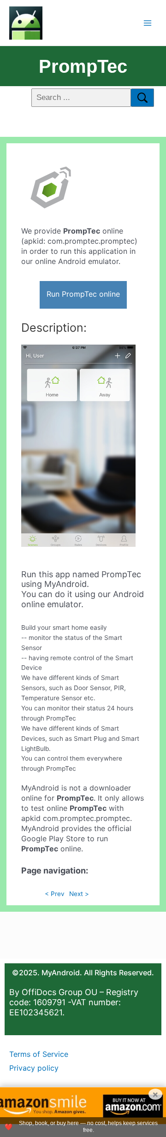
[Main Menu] (147, 22)
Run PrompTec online (83, 294)
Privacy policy (34, 1068)
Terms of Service (38, 1054)
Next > (79, 893)
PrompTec (83, 66)
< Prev (55, 893)
